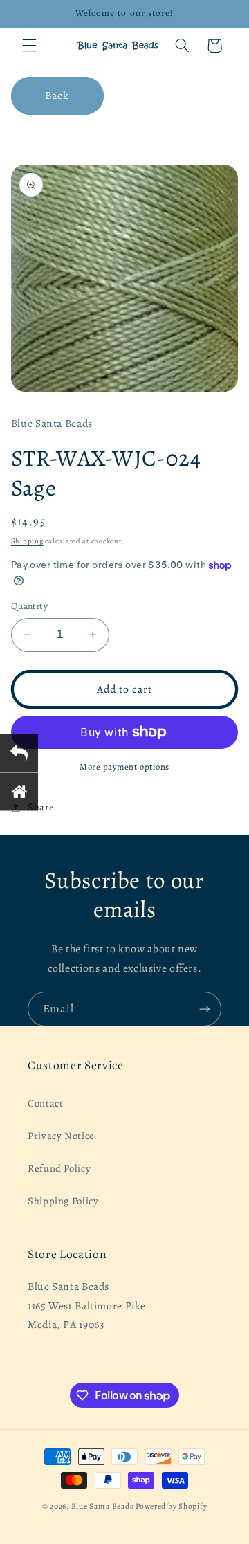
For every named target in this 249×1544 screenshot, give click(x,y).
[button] (29, 46)
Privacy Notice (61, 1136)
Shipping (27, 541)
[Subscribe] (205, 1009)
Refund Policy (59, 1168)
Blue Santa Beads (102, 1505)
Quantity (29, 605)
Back (57, 95)
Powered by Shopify (171, 1505)
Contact (45, 1103)
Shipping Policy (63, 1201)
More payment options (124, 766)
